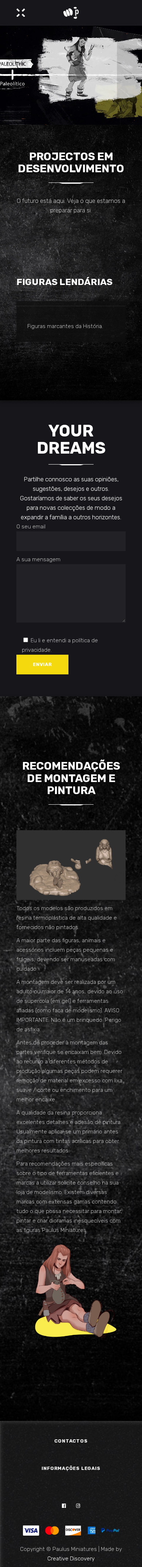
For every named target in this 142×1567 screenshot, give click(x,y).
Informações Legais (71, 1468)
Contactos (70, 1441)
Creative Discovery (71, 1558)
